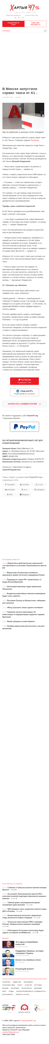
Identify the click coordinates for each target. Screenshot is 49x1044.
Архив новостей (31, 15)
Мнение (5, 938)
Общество (17, 982)
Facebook (11, 485)
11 (37, 93)
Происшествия (8, 985)
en (23, 17)
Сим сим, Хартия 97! (35, 24)
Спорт (19, 985)
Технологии (27, 988)
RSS (11, 495)
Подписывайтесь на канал (24, 392)
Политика (6, 982)
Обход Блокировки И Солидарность (31, 991)
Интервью (15, 988)
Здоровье (38, 988)
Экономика (28, 982)
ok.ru (25, 490)
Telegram (25, 495)
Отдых (11, 991)
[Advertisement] (24, 60)
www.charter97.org (29, 1020)
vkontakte (11, 490)
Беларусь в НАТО (22, 994)
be (16, 17)
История (38, 985)
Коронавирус (7, 994)
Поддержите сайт (13, 24)
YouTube (25, 485)
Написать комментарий (24, 404)
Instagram (40, 490)
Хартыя (24, 8)
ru (19, 17)
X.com (40, 485)
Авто (4, 991)
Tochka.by (35, 140)
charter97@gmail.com (10, 1032)
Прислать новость (13, 15)
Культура (28, 985)
